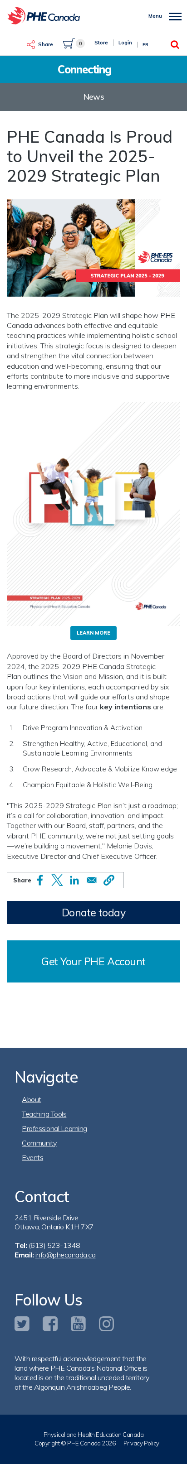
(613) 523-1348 (54, 1245)
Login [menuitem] (125, 42)
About (31, 1099)
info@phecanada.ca (65, 1254)
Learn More (93, 633)
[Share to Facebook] (40, 880)
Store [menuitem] (101, 42)
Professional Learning (54, 1128)
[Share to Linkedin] (74, 880)
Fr (145, 45)
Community (39, 1142)
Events (32, 1157)
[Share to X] (57, 880)
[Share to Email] (91, 880)
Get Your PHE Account (93, 961)
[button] (109, 880)
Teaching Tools (44, 1113)
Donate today (93, 912)
